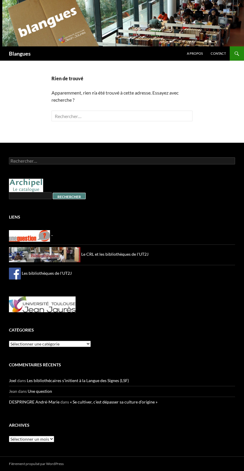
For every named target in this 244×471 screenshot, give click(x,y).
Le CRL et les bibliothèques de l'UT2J (114, 254)
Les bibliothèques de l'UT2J (46, 273)
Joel (12, 380)
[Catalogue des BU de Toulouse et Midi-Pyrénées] (26, 184)
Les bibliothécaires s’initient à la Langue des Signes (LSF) (78, 380)
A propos (195, 53)
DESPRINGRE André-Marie (34, 401)
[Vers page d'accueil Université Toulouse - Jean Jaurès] (42, 303)
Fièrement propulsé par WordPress (36, 463)
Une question (40, 391)
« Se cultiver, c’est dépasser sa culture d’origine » (113, 401)
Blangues (20, 53)
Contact (218, 53)
